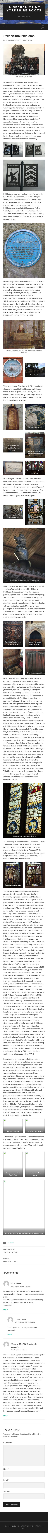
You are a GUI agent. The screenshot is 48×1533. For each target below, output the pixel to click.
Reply (5, 1310)
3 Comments (27, 40)
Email (6, 1480)
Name (6, 1469)
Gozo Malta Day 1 (10, 1260)
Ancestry (11, 1243)
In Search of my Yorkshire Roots (24, 8)
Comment (7, 1443)
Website (6, 1491)
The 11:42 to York (10, 1251)
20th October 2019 (11, 40)
